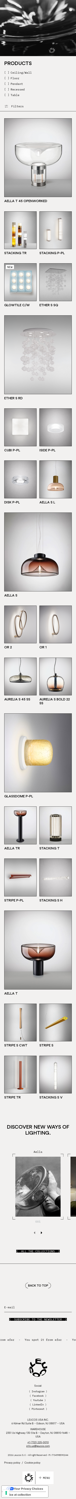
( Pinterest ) (38, 1408)
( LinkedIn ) (38, 1404)
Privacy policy (12, 1462)
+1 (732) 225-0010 (38, 1442)
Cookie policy (32, 1462)
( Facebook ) (38, 1395)
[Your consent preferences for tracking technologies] (6, 1493)
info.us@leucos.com (38, 1446)
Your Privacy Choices (28, 1488)
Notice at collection (17, 1494)
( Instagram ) (38, 1391)
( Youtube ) (38, 1400)
